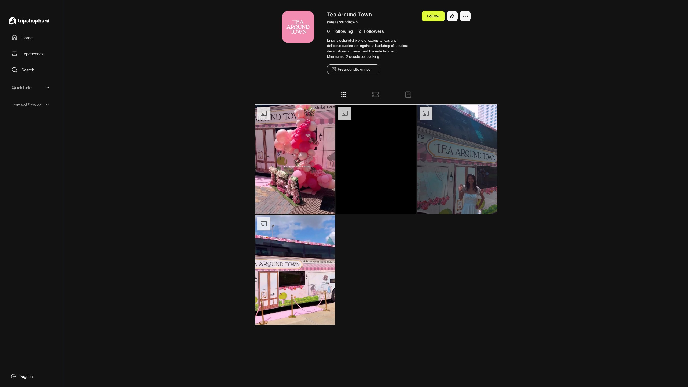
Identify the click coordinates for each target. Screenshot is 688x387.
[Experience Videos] (375, 94)
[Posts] (344, 94)
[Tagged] (408, 94)
